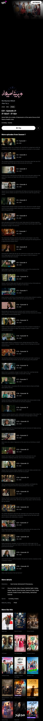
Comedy (11, 599)
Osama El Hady (30, 590)
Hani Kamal (13, 584)
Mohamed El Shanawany (25, 584)
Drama (16, 599)
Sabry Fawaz (21, 588)
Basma (14, 590)
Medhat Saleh (29, 588)
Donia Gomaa (21, 590)
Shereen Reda (12, 588)
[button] (36, 2)
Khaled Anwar (17, 592)
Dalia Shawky (26, 592)
